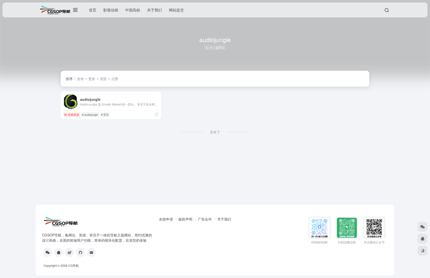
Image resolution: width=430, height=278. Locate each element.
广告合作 (205, 219)
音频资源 (73, 114)
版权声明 (185, 219)
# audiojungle (90, 114)
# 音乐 (105, 114)
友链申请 (166, 219)
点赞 (114, 78)
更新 (91, 78)
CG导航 (73, 265)
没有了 (215, 131)
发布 (80, 78)
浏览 (103, 78)
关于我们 (224, 219)
